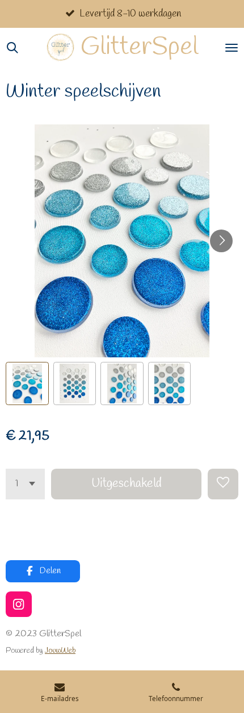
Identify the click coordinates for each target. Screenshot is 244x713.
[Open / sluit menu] (231, 48)
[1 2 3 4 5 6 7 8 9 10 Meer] (25, 484)
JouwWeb (60, 651)
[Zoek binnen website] (12, 48)
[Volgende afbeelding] (221, 241)
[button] (27, 383)
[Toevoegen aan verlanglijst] (223, 484)
